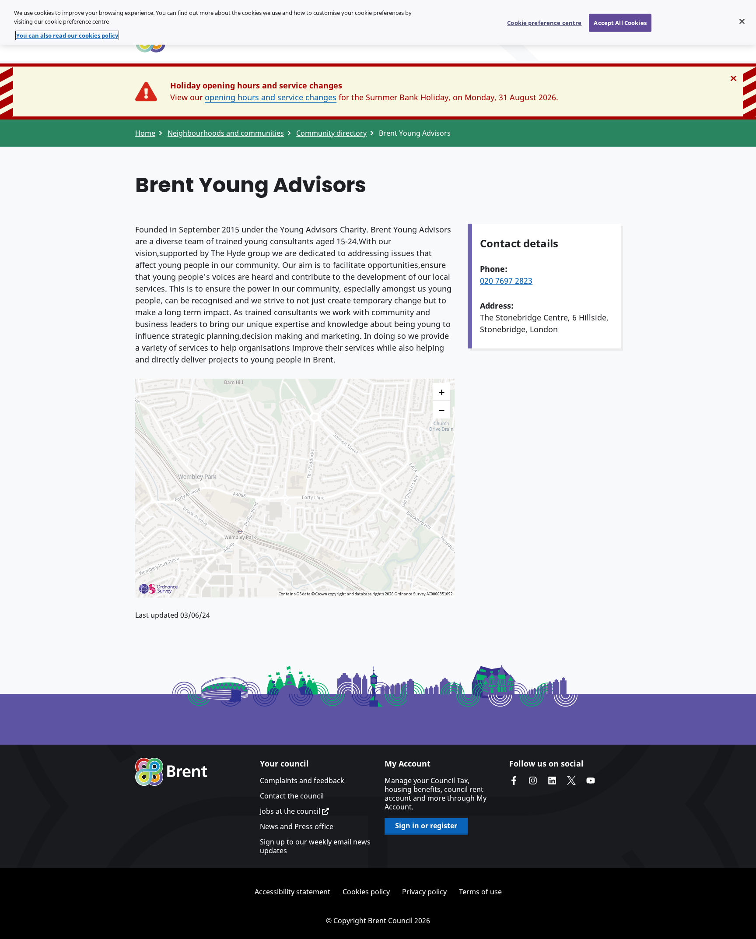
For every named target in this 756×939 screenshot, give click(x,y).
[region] (378, 22)
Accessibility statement (292, 892)
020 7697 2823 (506, 280)
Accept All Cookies (620, 22)
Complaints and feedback (302, 780)
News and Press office (296, 826)
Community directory (331, 133)
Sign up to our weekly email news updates (315, 846)
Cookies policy (366, 892)
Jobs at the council (291, 811)
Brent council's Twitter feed (571, 780)
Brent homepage (171, 772)
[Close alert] (733, 78)
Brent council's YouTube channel (590, 780)
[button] (441, 392)
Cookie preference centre (544, 22)
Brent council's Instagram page (532, 780)
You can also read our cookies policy (67, 35)
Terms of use (480, 892)
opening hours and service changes (270, 97)
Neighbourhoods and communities (226, 133)
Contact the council (292, 795)
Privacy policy (424, 892)
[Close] (742, 21)
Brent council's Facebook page (513, 780)
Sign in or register (426, 825)
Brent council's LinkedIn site (552, 780)
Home (145, 133)
